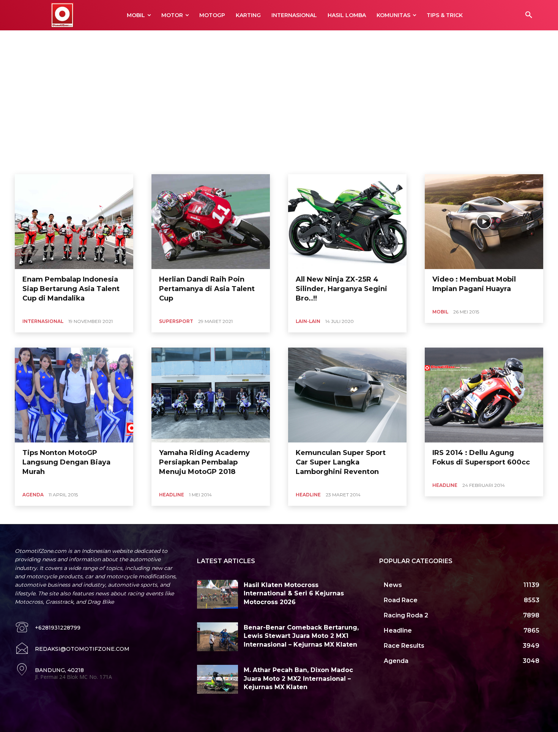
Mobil (440, 312)
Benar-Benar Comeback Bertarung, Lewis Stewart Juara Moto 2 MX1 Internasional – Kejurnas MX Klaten (301, 636)
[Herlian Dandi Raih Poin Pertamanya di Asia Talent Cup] (210, 221)
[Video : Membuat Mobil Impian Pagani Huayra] (484, 221)
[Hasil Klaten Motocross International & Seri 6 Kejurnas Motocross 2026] (217, 594)
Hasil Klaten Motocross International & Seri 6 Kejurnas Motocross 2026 (294, 593)
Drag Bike (196, 39)
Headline (171, 494)
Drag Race (224, 39)
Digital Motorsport (160, 39)
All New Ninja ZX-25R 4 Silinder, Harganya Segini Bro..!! (341, 288)
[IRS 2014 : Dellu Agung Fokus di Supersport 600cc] (484, 395)
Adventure (35, 39)
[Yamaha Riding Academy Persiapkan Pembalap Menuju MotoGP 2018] (210, 395)
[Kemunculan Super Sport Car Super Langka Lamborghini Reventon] (347, 395)
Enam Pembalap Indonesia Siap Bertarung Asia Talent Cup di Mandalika (71, 288)
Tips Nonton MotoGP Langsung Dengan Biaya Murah (66, 462)
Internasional (42, 321)
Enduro (250, 39)
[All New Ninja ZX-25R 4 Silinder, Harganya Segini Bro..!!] (347, 221)
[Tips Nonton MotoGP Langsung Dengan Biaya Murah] (74, 395)
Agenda (61, 39)
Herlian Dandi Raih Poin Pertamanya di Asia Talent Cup (207, 288)
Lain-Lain (308, 321)
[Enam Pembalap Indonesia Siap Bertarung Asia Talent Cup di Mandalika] (74, 221)
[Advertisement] (279, 106)
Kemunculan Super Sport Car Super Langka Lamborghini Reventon (341, 462)
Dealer (127, 39)
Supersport (176, 321)
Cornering (87, 39)
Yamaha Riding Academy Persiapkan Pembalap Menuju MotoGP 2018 (204, 462)
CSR (109, 39)
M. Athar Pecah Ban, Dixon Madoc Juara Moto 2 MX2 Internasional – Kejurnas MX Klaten (298, 678)
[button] (528, 15)
